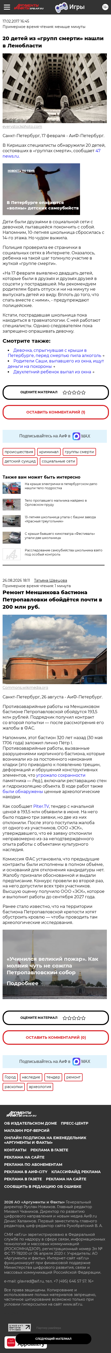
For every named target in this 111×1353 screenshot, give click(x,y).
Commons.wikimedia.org (25, 687)
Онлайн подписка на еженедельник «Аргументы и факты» (45, 1140)
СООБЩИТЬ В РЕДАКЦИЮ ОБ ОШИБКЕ (42, 1186)
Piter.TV (41, 806)
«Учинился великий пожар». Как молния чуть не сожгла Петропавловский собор (52, 966)
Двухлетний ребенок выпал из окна (52, 371)
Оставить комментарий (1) (55, 412)
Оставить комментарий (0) (56, 1037)
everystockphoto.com (22, 126)
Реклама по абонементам (33, 1164)
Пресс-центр (74, 1123)
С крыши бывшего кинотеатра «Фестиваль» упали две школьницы (60, 536)
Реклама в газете (49, 1150)
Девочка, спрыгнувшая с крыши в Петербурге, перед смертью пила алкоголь (54, 353)
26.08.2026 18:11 (16, 580)
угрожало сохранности (60, 775)
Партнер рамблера (48, 1327)
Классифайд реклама (76, 1171)
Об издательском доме (30, 1123)
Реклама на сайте (24, 1157)
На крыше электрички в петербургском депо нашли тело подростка (61, 486)
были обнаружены (23, 791)
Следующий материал (53, 1339)
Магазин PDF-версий (27, 1130)
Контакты (15, 1150)
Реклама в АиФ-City (25, 1171)
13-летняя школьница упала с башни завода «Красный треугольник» (60, 519)
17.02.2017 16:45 (16, 21)
